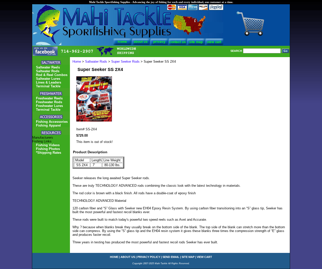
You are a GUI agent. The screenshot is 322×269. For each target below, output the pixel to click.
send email (171, 256)
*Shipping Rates (48, 153)
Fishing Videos (48, 145)
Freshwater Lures (49, 106)
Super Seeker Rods (125, 61)
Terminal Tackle (48, 86)
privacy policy (148, 256)
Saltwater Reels (48, 67)
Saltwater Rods (96, 61)
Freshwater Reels (49, 98)
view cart (204, 256)
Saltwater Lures (48, 79)
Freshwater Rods (49, 102)
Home (76, 61)
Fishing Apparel (48, 125)
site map (188, 256)
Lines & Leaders (48, 82)
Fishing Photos (48, 149)
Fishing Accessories (52, 122)
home (114, 256)
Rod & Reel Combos (51, 75)
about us (127, 256)
